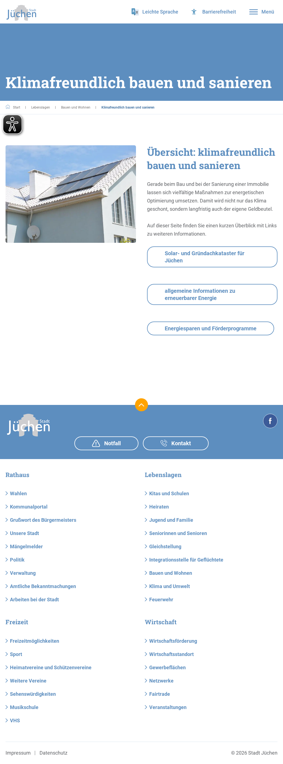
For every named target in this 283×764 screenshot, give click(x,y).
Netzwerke (161, 681)
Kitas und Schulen (169, 493)
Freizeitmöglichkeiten (34, 641)
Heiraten (159, 507)
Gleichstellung (165, 546)
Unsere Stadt (24, 533)
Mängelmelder (26, 546)
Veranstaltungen (168, 707)
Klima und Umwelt (169, 586)
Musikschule (24, 707)
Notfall (112, 443)
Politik (17, 560)
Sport (16, 654)
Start (16, 107)
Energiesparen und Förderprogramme (210, 328)
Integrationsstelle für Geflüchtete (186, 560)
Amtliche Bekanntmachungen (43, 586)
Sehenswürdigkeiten (33, 694)
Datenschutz (53, 753)
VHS (15, 720)
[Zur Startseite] (21, 13)
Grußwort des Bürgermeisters (43, 520)
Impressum (18, 753)
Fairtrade (159, 694)
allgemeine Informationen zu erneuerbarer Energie (200, 294)
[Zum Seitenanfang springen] (141, 404)
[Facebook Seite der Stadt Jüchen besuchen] (270, 421)
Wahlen (18, 493)
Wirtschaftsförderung (173, 641)
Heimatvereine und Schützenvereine (50, 667)
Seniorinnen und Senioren (178, 533)
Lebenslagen (40, 107)
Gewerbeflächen (167, 667)
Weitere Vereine (28, 681)
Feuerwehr (161, 599)
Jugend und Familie (171, 520)
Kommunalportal (29, 507)
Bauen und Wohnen (75, 107)
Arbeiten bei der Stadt (34, 599)
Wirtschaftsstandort (171, 654)
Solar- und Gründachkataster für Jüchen (204, 257)
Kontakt (180, 443)
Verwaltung (23, 573)
